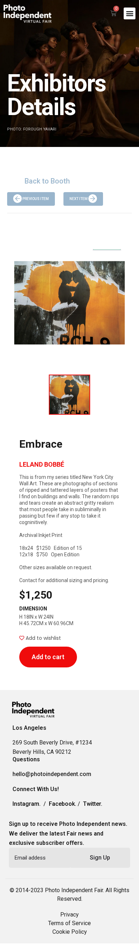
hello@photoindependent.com (51, 774)
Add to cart (48, 657)
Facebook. (62, 803)
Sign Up (100, 857)
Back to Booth (47, 181)
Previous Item (35, 199)
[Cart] (113, 13)
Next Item (79, 199)
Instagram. (26, 803)
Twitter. (92, 803)
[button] (129, 13)
